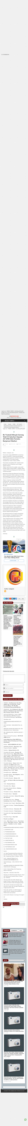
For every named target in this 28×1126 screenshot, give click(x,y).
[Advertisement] (14, 13)
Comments (14, 930)
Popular (6, 930)
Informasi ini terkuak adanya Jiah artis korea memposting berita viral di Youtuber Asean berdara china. (13, 983)
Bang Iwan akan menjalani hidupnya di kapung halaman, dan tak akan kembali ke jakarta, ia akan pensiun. (13, 1078)
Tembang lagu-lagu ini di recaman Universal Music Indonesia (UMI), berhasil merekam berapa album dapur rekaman (13, 943)
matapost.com (13, 1090)
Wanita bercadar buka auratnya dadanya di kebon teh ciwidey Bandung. (14, 1030)
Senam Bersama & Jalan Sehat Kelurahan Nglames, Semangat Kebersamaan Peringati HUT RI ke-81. (18, 641)
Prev (19, 598)
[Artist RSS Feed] (24, 960)
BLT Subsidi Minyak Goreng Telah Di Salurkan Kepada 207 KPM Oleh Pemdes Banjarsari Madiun (13, 438)
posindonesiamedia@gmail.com (11, 859)
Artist (5, 960)
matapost (11, 589)
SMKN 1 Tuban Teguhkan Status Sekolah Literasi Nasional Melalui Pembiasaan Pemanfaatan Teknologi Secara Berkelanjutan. (8, 662)
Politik (14, 424)
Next (23, 598)
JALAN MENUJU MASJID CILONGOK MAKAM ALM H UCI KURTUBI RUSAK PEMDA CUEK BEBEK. (17, 619)
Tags (20, 930)
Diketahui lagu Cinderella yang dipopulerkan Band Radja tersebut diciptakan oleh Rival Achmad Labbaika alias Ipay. (13, 1007)
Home (5, 424)
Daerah (9, 424)
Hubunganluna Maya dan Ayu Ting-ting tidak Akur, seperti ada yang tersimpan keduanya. (16, 935)
